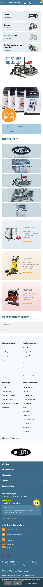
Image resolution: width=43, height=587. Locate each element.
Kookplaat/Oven (28, 352)
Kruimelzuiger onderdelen (10, 403)
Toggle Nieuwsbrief (21, 475)
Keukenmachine (28, 387)
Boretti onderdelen (29, 376)
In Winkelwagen (18, 370)
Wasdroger (5, 352)
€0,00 (40, 2)
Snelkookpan (27, 411)
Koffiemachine (27, 395)
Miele (34, 127)
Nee (17, 583)
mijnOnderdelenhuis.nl (14, 2)
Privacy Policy (6, 565)
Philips (12, 131)
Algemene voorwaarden (30, 565)
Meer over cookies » (31, 583)
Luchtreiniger (27, 403)
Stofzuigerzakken (7, 399)
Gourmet (26, 431)
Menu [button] (2, 2)
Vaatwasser (27, 360)
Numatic (5, 387)
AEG (31, 131)
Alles (8, 127)
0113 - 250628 (30, 3)
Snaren (7, 15)
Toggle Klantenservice (21, 469)
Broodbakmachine (29, 399)
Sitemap (34, 562)
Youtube (9, 548)
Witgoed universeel (8, 360)
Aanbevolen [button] (6, 324)
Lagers (7, 26)
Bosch (21, 127)
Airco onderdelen (28, 419)
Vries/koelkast (27, 356)
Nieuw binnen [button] (6, 330)
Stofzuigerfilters (7, 391)
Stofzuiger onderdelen (9, 395)
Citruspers (26, 415)
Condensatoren (10, 36)
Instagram (10, 544)
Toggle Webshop (21, 464)
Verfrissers (5, 407)
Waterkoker (26, 423)
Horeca (25, 372)
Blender (25, 391)
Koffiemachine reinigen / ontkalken (14, 47)
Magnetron (26, 364)
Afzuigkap (26, 348)
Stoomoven (26, 368)
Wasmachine (6, 348)
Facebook (10, 540)
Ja (8, 583)
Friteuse (25, 407)
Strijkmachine (27, 427)
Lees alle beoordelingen (9, 518)
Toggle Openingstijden (21, 486)
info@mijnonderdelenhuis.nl (16, 535)
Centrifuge (5, 356)
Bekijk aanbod (27, 241)
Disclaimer (17, 565)
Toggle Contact (21, 480)
